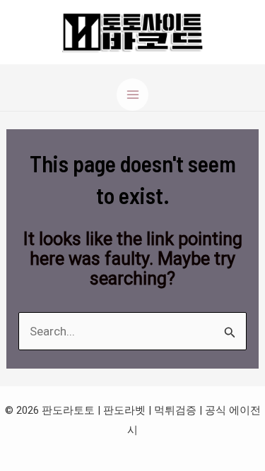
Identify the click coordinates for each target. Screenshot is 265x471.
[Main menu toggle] (133, 94)
